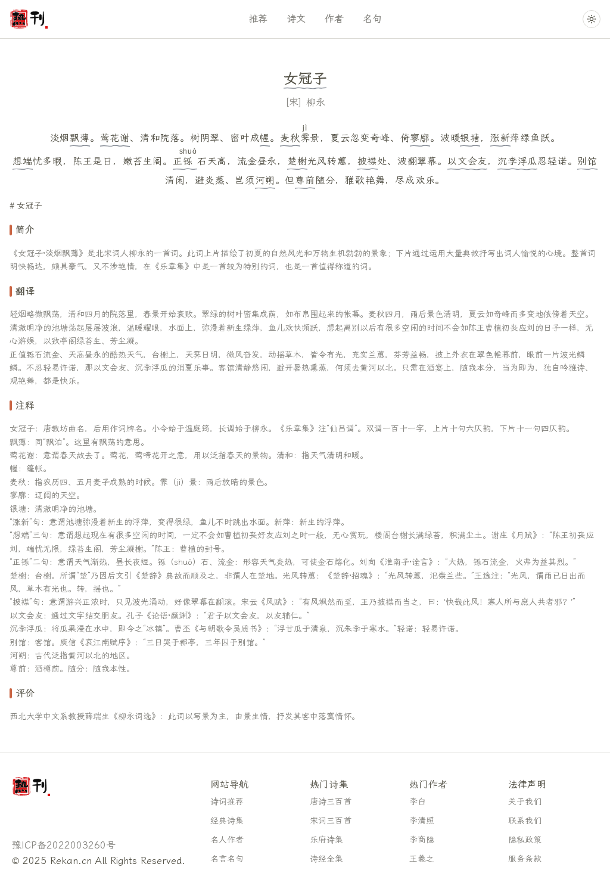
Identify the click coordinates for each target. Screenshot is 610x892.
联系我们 (524, 821)
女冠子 (29, 206)
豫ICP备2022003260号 (64, 845)
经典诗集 (227, 821)
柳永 (315, 102)
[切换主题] (591, 19)
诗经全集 (326, 859)
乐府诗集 (326, 840)
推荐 (257, 18)
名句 (372, 18)
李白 (417, 802)
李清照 (421, 821)
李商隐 (421, 840)
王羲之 (421, 859)
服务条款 (524, 859)
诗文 (296, 18)
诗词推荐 (227, 802)
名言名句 (227, 859)
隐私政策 (524, 840)
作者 (334, 18)
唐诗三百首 (330, 802)
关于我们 (524, 802)
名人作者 (227, 840)
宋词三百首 (330, 821)
